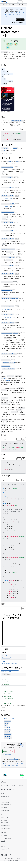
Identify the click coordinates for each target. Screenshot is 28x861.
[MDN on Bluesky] (5, 789)
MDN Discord (5, 825)
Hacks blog (4, 849)
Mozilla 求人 (4, 802)
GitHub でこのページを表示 (9, 763)
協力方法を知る (6, 754)
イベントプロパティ (7, 74)
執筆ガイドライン (6, 823)
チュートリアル (5, 843)
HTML (3, 435)
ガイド (3, 841)
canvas (8, 380)
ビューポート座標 (7, 198)
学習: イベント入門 (9, 719)
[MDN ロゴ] (4, 782)
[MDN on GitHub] (2, 789)
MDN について (5, 796)
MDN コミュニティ (6, 817)
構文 (3, 69)
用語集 (3, 846)
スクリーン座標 (6, 309)
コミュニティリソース (7, 820)
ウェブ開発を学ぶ (6, 838)
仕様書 (4, 79)
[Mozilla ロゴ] (6, 855)
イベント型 (5, 71)
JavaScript (5, 476)
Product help (4, 810)
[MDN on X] (7, 789)
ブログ (3, 799)
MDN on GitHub (5, 828)
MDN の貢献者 (14, 759)
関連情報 (4, 83)
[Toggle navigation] (25, 1)
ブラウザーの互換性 (7, 81)
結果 (3, 604)
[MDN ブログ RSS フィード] (13, 789)
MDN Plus (4, 807)
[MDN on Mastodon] (10, 789)
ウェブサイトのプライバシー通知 (10, 858)
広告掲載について (6, 804)
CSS (3, 454)
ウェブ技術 (4, 835)
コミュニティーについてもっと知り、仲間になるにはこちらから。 (14, 14)
